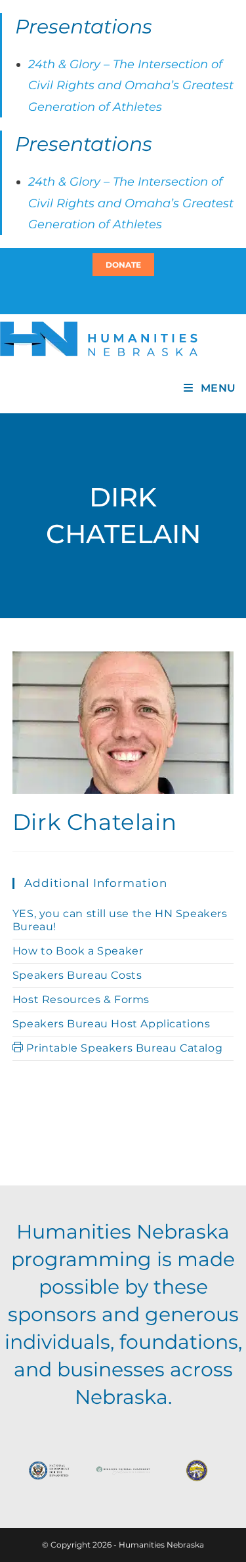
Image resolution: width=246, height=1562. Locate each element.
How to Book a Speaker (78, 951)
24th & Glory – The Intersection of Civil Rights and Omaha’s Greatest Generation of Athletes (131, 85)
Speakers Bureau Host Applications (111, 1023)
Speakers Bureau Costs (77, 975)
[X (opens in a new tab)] (115, 294)
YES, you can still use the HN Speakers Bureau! (120, 920)
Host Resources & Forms (81, 999)
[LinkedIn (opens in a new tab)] (129, 294)
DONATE (123, 265)
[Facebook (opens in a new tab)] (121, 294)
